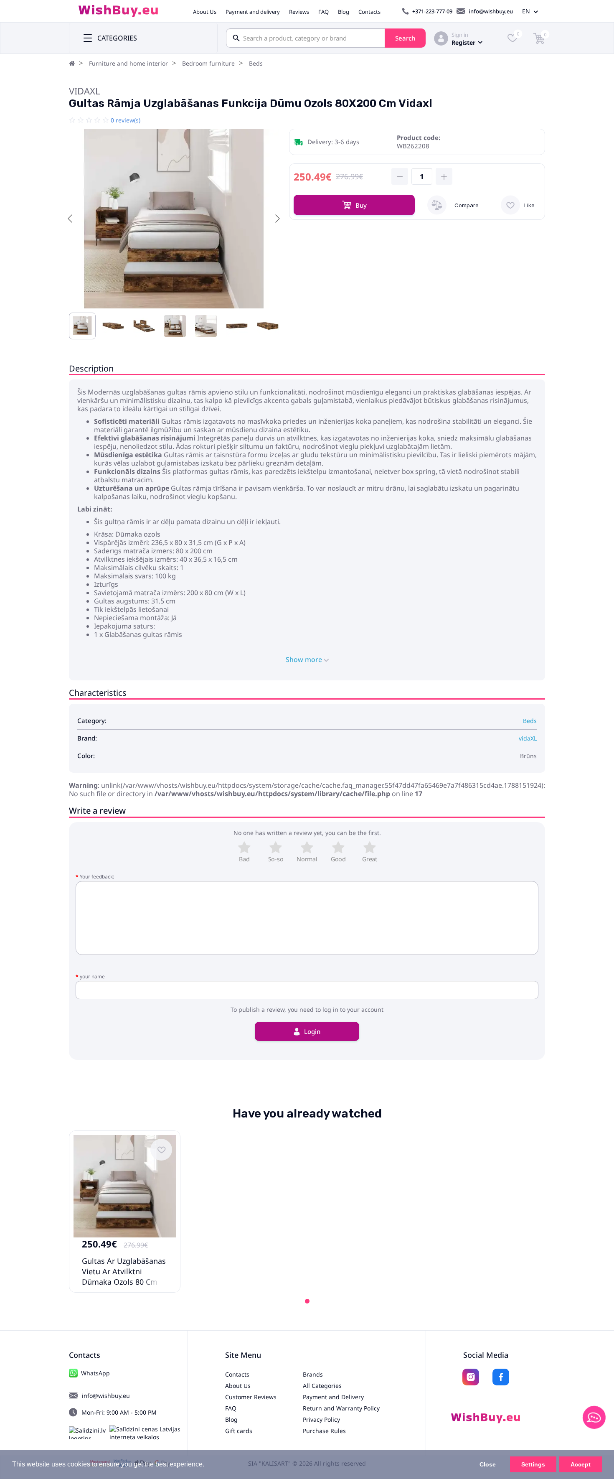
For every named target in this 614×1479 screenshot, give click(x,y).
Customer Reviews (251, 1397)
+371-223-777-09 (432, 11)
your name (92, 976)
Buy (361, 205)
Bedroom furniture (208, 63)
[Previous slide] (71, 219)
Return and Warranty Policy (341, 1408)
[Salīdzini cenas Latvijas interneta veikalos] (148, 1433)
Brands (313, 1374)
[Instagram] (470, 1377)
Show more (305, 659)
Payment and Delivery (333, 1397)
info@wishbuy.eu (491, 11)
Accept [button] (581, 1464)
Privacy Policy (321, 1419)
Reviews (299, 11)
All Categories (322, 1386)
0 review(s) (125, 120)
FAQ (323, 11)
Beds (256, 63)
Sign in (460, 34)
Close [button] (488, 1464)
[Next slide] (277, 219)
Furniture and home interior (128, 63)
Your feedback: (97, 876)
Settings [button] (533, 1464)
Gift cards (238, 1431)
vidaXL (84, 90)
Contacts (369, 11)
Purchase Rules (324, 1431)
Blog (343, 11)
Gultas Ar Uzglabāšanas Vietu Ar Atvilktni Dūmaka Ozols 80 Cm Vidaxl (124, 1276)
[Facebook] (500, 1377)
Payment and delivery (253, 11)
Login (312, 1031)
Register (463, 42)
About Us (204, 11)
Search (405, 38)
